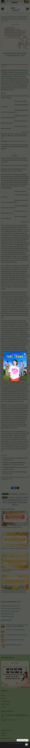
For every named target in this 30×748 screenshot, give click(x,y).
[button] (2, 746)
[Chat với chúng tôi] (26, 744)
